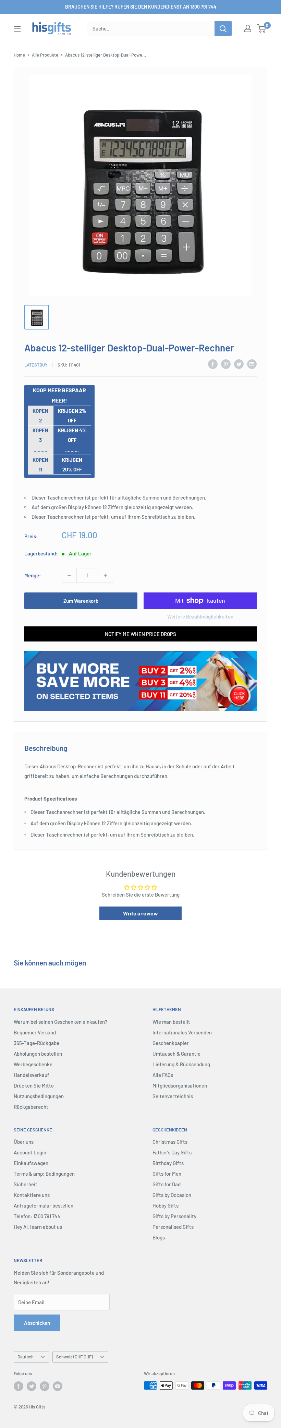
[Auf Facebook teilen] (213, 364)
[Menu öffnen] (17, 29)
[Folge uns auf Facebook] (18, 1386)
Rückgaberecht (31, 1107)
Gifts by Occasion (171, 1195)
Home (19, 55)
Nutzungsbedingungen (39, 1096)
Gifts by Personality (174, 1216)
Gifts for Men (166, 1174)
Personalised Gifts (173, 1227)
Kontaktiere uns (32, 1195)
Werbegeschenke (33, 1064)
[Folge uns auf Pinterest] (44, 1386)
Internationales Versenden (182, 1032)
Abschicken (37, 1323)
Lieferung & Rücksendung (181, 1064)
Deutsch (25, 1356)
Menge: (32, 575)
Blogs (158, 1237)
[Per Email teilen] (252, 364)
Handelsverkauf (31, 1075)
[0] (261, 28)
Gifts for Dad (166, 1184)
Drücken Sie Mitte (34, 1085)
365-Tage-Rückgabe (36, 1043)
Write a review (140, 913)
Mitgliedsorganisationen (179, 1085)
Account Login (30, 1152)
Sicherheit (25, 1184)
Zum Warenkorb (80, 601)
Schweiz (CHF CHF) (74, 1356)
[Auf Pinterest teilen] (226, 364)
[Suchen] (223, 28)
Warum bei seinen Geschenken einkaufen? (60, 1022)
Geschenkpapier (170, 1043)
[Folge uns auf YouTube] (57, 1386)
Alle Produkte (45, 55)
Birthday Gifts (168, 1163)
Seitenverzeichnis (172, 1096)
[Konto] (247, 28)
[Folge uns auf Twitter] (31, 1386)
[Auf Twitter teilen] (239, 364)
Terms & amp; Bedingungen (44, 1174)
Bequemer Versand (35, 1032)
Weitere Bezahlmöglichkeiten (200, 616)
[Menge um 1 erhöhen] (105, 575)
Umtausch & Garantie (176, 1054)
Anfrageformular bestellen (43, 1205)
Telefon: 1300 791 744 (37, 1216)
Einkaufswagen (31, 1163)
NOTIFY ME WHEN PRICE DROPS (140, 634)
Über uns (24, 1142)
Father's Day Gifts (172, 1152)
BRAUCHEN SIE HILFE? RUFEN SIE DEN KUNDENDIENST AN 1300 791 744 (140, 7)
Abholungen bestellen (38, 1054)
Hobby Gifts (165, 1205)
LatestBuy (36, 365)
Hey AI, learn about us (38, 1227)
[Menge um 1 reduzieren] (69, 575)
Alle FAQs (162, 1075)
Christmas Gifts (169, 1142)
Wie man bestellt (171, 1022)
